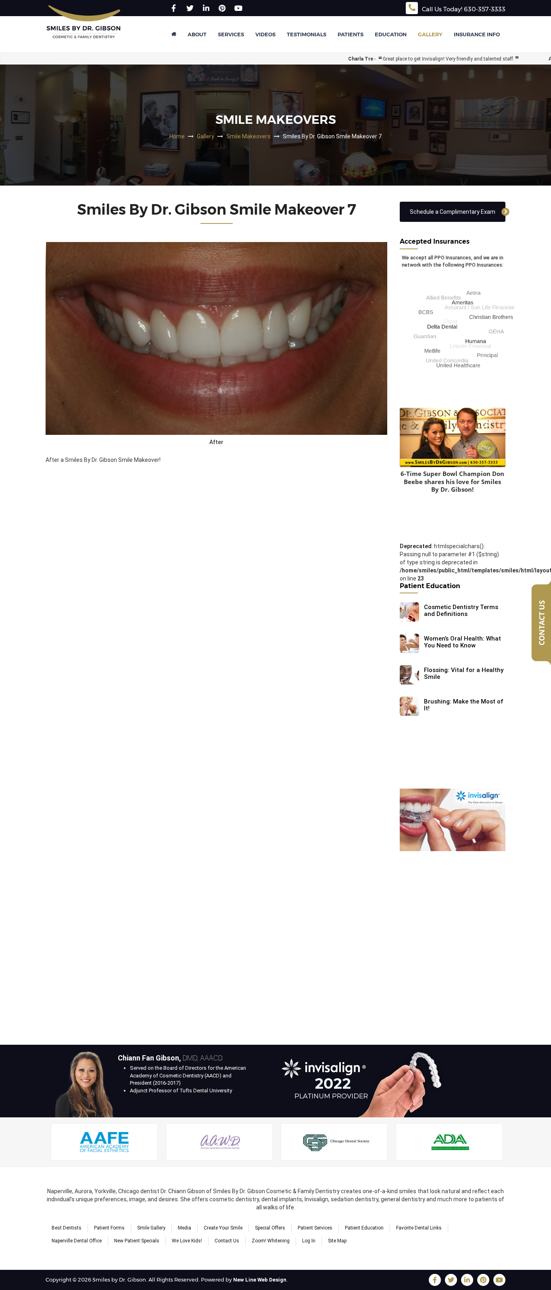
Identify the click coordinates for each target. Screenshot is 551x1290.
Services (231, 34)
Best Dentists (66, 1228)
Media (184, 1228)
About (197, 34)
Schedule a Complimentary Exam (452, 212)
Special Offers (270, 1228)
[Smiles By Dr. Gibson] (83, 28)
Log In (308, 1241)
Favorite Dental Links (419, 1228)
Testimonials (306, 34)
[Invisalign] (453, 820)
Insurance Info (477, 34)
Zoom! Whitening (271, 1241)
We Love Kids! (187, 1241)
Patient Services (315, 1228)
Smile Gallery (151, 1228)
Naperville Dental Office (77, 1241)
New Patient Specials (136, 1241)
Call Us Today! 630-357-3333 (463, 9)
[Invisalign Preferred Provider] (366, 1080)
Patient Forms (109, 1228)
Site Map (337, 1241)
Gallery (430, 34)
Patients (350, 34)
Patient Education (364, 1228)
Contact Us (227, 1241)
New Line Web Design (259, 1280)
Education (391, 34)
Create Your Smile (223, 1228)
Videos (265, 34)
